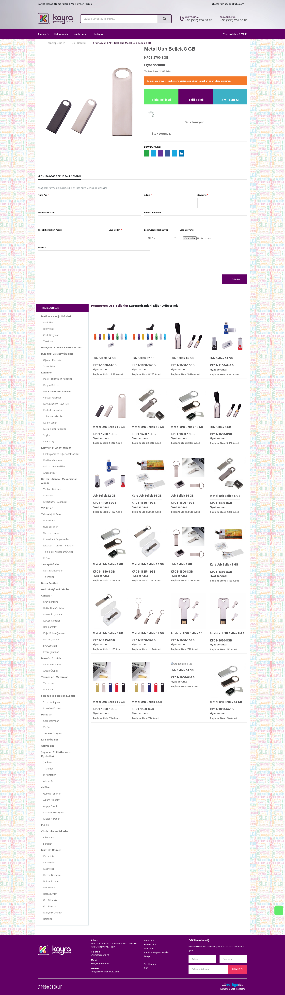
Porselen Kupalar (51, 708)
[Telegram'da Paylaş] (153, 153)
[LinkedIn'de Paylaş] (181, 153)
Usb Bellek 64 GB (104, 358)
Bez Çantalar (49, 626)
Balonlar (46, 918)
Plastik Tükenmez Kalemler (56, 378)
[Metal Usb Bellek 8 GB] (228, 473)
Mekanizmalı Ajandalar (54, 501)
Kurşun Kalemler (51, 385)
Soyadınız (201, 195)
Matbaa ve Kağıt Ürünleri (56, 316)
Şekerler (46, 843)
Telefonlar (47, 576)
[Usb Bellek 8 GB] (228, 405)
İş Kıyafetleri (48, 774)
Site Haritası (150, 964)
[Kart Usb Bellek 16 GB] (149, 473)
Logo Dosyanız (186, 230)
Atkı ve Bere (48, 781)
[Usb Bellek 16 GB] (188, 336)
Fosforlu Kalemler (51, 410)
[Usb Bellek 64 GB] (110, 336)
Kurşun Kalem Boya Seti (55, 403)
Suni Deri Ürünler (51, 664)
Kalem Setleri (49, 422)
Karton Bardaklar (51, 875)
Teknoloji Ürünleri (55, 42)
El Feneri (46, 558)
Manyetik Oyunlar (51, 912)
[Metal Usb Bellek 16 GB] (110, 405)
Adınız (147, 195)
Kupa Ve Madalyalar (52, 812)
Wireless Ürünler (51, 533)
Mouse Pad (48, 887)
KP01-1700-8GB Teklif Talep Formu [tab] (59, 176)
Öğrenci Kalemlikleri (52, 360)
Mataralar (47, 689)
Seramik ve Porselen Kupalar (58, 695)
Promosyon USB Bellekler (109, 306)
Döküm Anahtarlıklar (53, 466)
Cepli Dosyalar (50, 335)
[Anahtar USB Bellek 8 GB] (228, 611)
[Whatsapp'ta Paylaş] (146, 153)
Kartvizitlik (47, 856)
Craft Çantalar (49, 601)
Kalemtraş (47, 441)
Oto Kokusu (48, 906)
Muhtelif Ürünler (51, 850)
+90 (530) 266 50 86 (198, 20)
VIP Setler (47, 508)
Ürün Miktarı (114, 230)
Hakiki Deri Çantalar (52, 608)
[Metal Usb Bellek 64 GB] (228, 680)
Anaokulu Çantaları (52, 614)
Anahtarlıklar (48, 472)
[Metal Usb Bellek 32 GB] (149, 611)
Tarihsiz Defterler (51, 489)
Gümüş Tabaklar (51, 793)
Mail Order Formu (81, 3)
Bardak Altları (49, 893)
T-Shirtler (47, 768)
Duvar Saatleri (49, 583)
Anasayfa (43, 34)
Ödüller (45, 787)
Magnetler (47, 868)
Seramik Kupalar (51, 702)
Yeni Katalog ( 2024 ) (235, 34)
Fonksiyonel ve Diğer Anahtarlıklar (60, 453)
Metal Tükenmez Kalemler (56, 391)
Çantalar (46, 595)
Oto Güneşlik (49, 900)
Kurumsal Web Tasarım (232, 988)
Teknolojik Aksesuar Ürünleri (57, 551)
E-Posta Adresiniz (152, 212)
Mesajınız (42, 247)
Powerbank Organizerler (55, 539)
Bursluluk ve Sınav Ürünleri (57, 353)
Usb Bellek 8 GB (220, 427)
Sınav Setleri (48, 366)
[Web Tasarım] (232, 985)
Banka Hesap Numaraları (53, 3)
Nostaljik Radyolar (52, 570)
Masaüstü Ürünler (52, 658)
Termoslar (47, 683)
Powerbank (48, 520)
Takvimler (47, 341)
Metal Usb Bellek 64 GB (226, 702)
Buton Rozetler (50, 881)
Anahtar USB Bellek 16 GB (189, 633)
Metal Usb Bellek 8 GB (225, 496)
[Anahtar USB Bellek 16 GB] (188, 611)
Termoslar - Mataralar (54, 677)
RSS (146, 968)
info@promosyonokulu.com (227, 3)
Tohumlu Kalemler (52, 416)
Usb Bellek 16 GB (182, 358)
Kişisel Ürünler (49, 739)
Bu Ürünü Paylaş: (152, 147)
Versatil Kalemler (51, 397)
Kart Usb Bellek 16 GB (147, 496)
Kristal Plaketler (50, 818)
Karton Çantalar (50, 620)
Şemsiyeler (48, 862)
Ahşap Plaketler (50, 806)
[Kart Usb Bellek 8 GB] (228, 542)
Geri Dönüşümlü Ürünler (55, 589)
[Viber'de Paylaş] (160, 153)
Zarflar (45, 727)
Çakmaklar (47, 745)
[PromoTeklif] (50, 987)
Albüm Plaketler (50, 799)
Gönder (235, 279)
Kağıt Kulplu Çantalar (53, 633)
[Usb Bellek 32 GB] (149, 336)
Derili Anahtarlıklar (52, 460)
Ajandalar (47, 495)
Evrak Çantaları (50, 652)
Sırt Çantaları (49, 645)
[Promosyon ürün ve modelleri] (39, 42)
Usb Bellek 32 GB (143, 358)
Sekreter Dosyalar (51, 733)
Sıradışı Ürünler (50, 564)
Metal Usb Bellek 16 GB (109, 427)
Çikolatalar (47, 837)
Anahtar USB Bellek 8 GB (227, 633)
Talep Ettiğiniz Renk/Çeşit (50, 230)
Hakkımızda (61, 34)
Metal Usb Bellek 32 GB (148, 633)
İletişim (98, 34)
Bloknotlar (47, 328)
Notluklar (47, 322)
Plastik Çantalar (50, 639)
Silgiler (45, 435)
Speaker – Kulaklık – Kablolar (57, 545)
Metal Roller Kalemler (53, 428)
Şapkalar (46, 762)
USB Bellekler (79, 42)
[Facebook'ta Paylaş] (167, 153)
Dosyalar (46, 714)
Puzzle (45, 824)
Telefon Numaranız (46, 212)
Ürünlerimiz (79, 34)
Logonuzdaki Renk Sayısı (156, 230)
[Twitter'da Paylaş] (174, 153)
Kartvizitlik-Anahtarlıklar (56, 447)
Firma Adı (42, 195)
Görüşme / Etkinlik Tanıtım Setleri (61, 347)
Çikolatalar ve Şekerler (54, 831)
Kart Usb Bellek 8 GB (224, 564)
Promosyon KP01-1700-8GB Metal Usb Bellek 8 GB (122, 42)
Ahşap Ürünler (49, 670)
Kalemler (46, 372)
